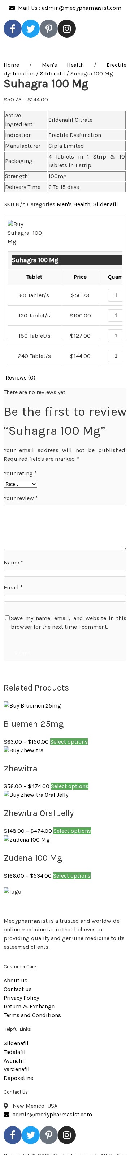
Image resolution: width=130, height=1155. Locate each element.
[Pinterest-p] (49, 29)
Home (11, 64)
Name (13, 562)
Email (13, 587)
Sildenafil (52, 73)
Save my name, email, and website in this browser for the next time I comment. (68, 622)
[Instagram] (67, 29)
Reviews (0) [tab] (20, 377)
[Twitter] (31, 29)
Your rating (20, 473)
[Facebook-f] (13, 29)
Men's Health (63, 64)
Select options (69, 741)
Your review (21, 498)
